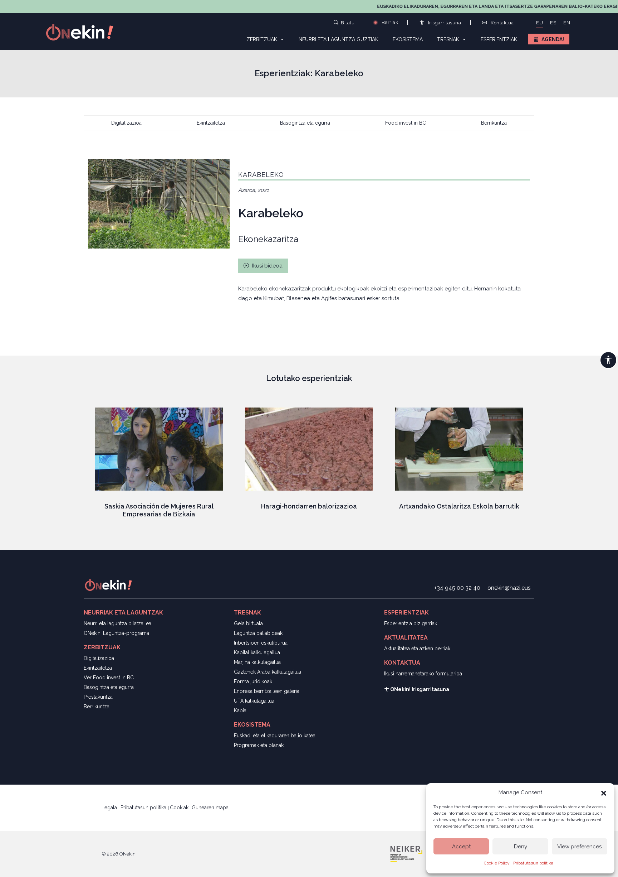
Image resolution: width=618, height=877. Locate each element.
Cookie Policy (497, 863)
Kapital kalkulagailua (257, 652)
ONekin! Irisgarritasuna (419, 689)
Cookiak (179, 807)
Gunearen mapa (210, 807)
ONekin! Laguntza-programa (116, 633)
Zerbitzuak (261, 39)
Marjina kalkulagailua (257, 662)
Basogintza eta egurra (305, 123)
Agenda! (552, 39)
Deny (520, 846)
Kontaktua (502, 22)
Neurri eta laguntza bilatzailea (117, 623)
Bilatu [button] (347, 22)
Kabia (240, 710)
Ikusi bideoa (267, 265)
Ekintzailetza (211, 123)
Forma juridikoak (253, 681)
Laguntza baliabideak (258, 633)
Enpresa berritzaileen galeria (266, 691)
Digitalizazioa (126, 123)
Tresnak (448, 39)
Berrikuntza (494, 123)
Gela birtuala (248, 623)
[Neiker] (406, 853)
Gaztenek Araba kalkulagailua (267, 672)
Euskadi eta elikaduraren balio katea (274, 735)
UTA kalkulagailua (254, 701)
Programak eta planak (259, 745)
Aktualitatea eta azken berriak (417, 648)
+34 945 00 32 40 (457, 587)
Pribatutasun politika (533, 863)
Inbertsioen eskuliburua (261, 643)
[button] (603, 792)
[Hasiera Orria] (83, 31)
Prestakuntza (98, 697)
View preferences (579, 846)
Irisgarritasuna (444, 22)
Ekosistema (408, 39)
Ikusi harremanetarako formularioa (423, 673)
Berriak (389, 22)
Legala (110, 807)
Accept (461, 846)
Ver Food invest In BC (109, 677)
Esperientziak (499, 39)
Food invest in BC (405, 123)
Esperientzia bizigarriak (410, 623)
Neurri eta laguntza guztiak (338, 39)
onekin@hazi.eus (509, 587)
